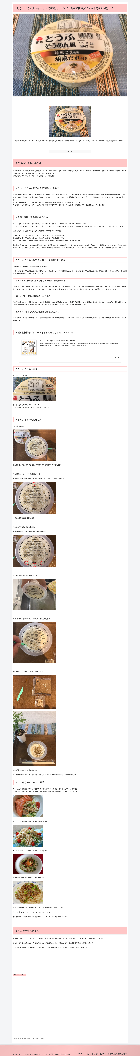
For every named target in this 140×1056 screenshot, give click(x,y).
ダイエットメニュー (20, 974)
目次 (68, 151)
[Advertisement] (70, 1007)
